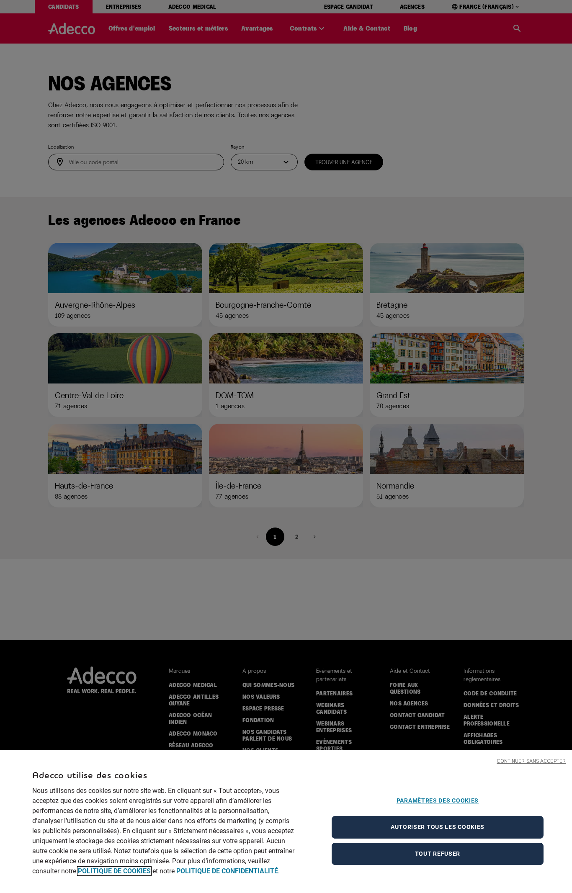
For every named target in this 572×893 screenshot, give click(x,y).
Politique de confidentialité (227, 871)
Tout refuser (437, 853)
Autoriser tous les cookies (437, 827)
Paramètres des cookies (438, 800)
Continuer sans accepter (531, 761)
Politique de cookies (114, 871)
